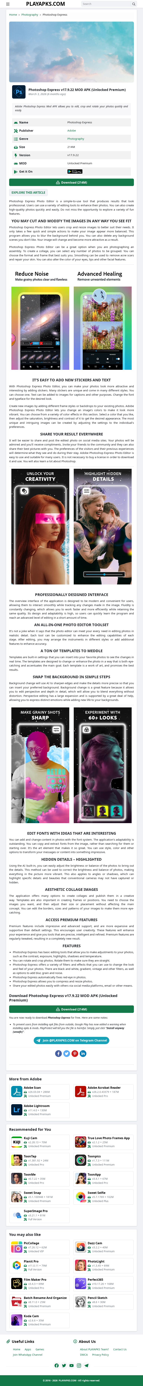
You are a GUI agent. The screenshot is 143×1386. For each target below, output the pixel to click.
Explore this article (28, 192)
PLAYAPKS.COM (45, 3)
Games (40, 1349)
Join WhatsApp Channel (27, 1354)
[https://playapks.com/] (56, 1365)
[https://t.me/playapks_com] (86, 1365)
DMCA (84, 1354)
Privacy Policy (100, 1354)
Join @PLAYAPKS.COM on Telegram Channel (74, 1040)
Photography (29, 14)
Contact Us (120, 1349)
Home (13, 14)
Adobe (71, 130)
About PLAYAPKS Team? (94, 1349)
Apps (28, 1349)
